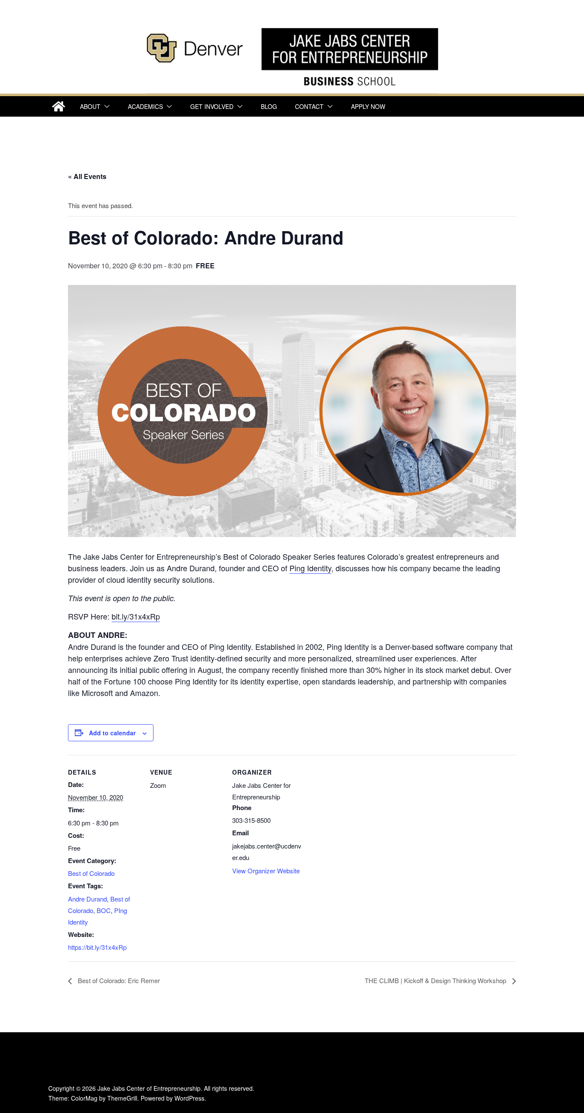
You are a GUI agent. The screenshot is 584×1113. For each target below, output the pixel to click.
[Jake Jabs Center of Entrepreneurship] (292, 26)
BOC (104, 910)
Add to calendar (112, 732)
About (90, 106)
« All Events (87, 176)
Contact (309, 106)
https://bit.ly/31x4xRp (97, 947)
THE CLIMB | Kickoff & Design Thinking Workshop (436, 980)
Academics (145, 106)
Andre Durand (87, 898)
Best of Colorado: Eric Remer (118, 980)
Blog (269, 106)
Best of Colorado (91, 873)
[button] (105, 106)
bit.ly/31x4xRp (136, 616)
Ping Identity (310, 567)
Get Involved (211, 106)
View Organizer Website (266, 870)
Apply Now (368, 106)
